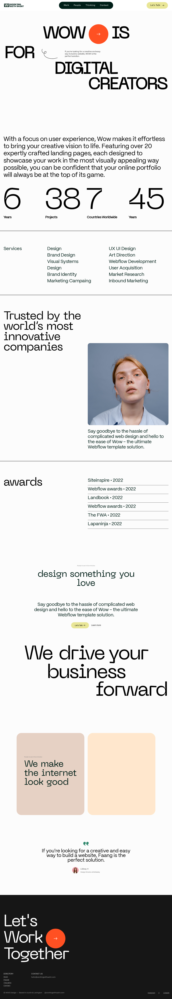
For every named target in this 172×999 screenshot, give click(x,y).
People (77, 5)
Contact (7, 985)
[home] (14, 5)
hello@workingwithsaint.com (43, 977)
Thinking (90, 5)
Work (6, 977)
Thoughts (7, 983)
